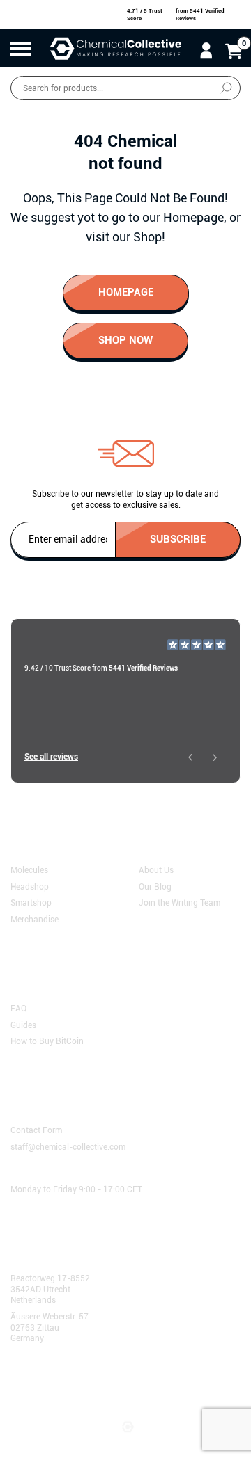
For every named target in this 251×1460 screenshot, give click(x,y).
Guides (23, 1024)
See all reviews (51, 757)
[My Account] (206, 50)
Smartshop (31, 903)
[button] (190, 757)
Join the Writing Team (179, 903)
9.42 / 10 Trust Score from (101, 668)
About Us (156, 870)
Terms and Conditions (58, 1382)
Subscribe (178, 538)
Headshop (29, 886)
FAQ (18, 1008)
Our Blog (155, 886)
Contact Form (36, 1130)
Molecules (29, 870)
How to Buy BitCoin (47, 1041)
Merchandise (34, 919)
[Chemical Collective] (116, 48)
